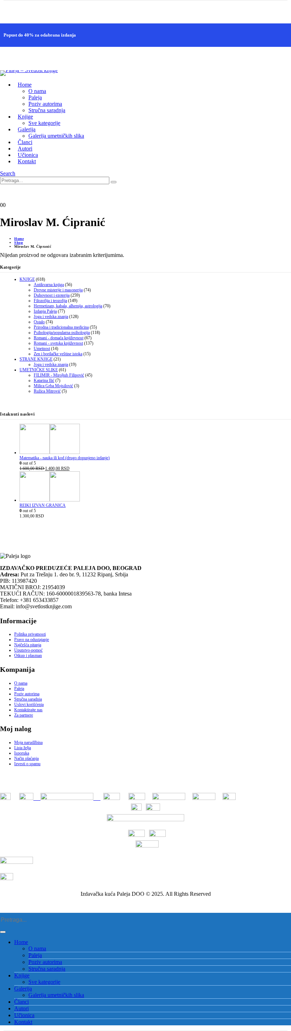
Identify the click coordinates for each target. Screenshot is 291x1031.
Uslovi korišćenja (29, 704)
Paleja (35, 97)
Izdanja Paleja (45, 311)
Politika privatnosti (30, 634)
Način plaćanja (26, 758)
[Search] (113, 182)
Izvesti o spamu (27, 763)
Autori (21, 1008)
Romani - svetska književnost (58, 343)
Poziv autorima (45, 104)
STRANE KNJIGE (36, 359)
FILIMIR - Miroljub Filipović (59, 375)
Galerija (23, 989)
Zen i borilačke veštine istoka (58, 353)
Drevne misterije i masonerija (58, 289)
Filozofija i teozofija (50, 300)
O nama (37, 91)
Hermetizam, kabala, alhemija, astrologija (68, 305)
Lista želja (22, 747)
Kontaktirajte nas (28, 709)
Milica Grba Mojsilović (53, 385)
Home (25, 85)
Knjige (21, 975)
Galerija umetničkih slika (56, 136)
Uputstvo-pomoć (28, 650)
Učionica (24, 1015)
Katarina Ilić (44, 380)
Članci (21, 1002)
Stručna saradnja (46, 110)
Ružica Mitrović (47, 391)
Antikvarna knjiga (49, 284)
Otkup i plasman (28, 655)
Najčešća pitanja (27, 644)
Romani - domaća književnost (58, 337)
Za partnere (23, 715)
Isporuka (21, 753)
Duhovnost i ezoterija (52, 295)
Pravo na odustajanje (31, 639)
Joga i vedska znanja (51, 316)
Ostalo (39, 321)
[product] (155, 439)
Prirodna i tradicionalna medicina (61, 327)
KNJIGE (27, 279)
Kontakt (27, 161)
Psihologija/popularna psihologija (62, 332)
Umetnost (42, 348)
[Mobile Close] (4, 909)
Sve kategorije (44, 123)
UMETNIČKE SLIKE (39, 369)
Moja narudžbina (28, 742)
